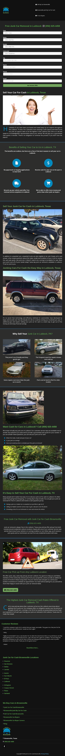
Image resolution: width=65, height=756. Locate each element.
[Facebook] (4, 746)
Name (5, 65)
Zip (4, 58)
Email (4, 78)
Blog (5, 724)
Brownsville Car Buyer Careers (14, 720)
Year (4, 30)
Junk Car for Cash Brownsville (14, 707)
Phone (5, 72)
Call (39, 426)
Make (5, 37)
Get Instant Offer (32, 85)
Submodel (6, 51)
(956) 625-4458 (35, 523)
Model (5, 44)
